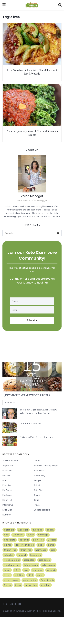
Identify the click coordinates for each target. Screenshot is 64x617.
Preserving (39, 475)
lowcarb (51, 570)
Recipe (8, 388)
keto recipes (48, 565)
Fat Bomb (7, 490)
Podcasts (39, 470)
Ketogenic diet (12, 560)
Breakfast (7, 470)
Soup (36, 500)
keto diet (8, 555)
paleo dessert (11, 580)
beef (6, 534)
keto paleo (44, 560)
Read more (10, 402)
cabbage (43, 534)
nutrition (19, 575)
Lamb (7, 570)
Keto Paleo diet (12, 565)
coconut (24, 539)
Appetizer (7, 465)
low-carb (37, 570)
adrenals (9, 529)
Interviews (7, 504)
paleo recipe (29, 580)
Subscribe (32, 320)
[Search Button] (58, 233)
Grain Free (25, 550)
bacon (50, 529)
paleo (40, 575)
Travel (37, 504)
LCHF (17, 570)
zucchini (45, 585)
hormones (40, 550)
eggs (41, 544)
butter (31, 534)
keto (53, 550)
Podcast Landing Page (46, 465)
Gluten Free (10, 550)
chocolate (9, 539)
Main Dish (31, 125)
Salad (37, 485)
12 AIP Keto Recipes (31, 424)
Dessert (6, 475)
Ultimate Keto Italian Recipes (36, 437)
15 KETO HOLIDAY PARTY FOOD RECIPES (26, 396)
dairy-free (38, 539)
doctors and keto (24, 544)
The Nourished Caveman (22, 610)
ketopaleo (29, 560)
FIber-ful (7, 500)
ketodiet (22, 555)
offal (30, 575)
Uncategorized (42, 509)
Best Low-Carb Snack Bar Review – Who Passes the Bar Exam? (39, 411)
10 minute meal (31, 64)
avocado (37, 529)
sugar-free (31, 585)
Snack (37, 495)
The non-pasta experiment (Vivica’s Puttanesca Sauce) (32, 133)
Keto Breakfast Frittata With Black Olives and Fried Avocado (32, 72)
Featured (7, 495)
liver (26, 570)
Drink (5, 480)
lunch (7, 575)
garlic (51, 544)
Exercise (6, 485)
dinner (7, 544)
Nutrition (6, 514)
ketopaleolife (31, 565)
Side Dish (38, 490)
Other (37, 460)
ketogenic (35, 555)
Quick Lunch (47, 580)
